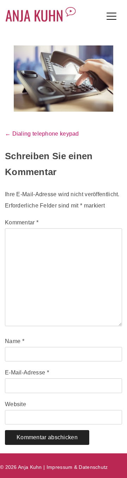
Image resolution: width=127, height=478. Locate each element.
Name (14, 341)
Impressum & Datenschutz (77, 467)
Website (15, 404)
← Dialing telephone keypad (42, 134)
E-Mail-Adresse (27, 372)
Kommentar (21, 222)
